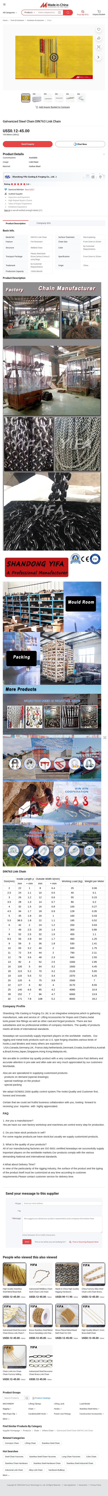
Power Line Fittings (62, 1413)
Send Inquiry (27, 144)
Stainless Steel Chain (51, 1443)
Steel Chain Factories (14, 1456)
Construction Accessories (91, 1413)
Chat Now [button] (82, 144)
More (5, 1475)
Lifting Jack (59, 1403)
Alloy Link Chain (36, 1470)
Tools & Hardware (17, 20)
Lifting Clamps (34, 1403)
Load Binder (85, 1403)
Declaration (83, 1485)
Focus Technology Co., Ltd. (35, 1485)
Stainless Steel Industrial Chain (80, 1463)
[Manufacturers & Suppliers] (54, 5)
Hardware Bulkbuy (57, 1470)
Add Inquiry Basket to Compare (54, 107)
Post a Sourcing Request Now (83, 1241)
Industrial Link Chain (14, 1470)
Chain (49, 20)
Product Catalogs (42, 1398)
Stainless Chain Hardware (16, 1463)
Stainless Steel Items (88, 1408)
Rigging (6, 1408)
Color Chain (91, 1456)
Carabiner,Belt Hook (37, 1413)
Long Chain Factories (71, 1456)
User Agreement (70, 1485)
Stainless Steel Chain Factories (42, 1456)
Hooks (57, 1408)
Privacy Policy (95, 1485)
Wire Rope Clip (9, 1413)
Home (5, 20)
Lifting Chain (30, 1443)
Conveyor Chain (12, 1443)
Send (27, 1241)
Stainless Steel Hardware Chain (47, 1463)
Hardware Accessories (35, 20)
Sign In (7, 210)
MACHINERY (8, 1403)
